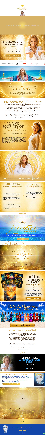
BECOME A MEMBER (33, 25)
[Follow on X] (24, 430)
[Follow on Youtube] (21, 430)
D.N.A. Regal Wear (27, 25)
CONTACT (38, 25)
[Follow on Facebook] (19, 430)
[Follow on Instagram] (20, 430)
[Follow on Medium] (23, 430)
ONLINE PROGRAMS (18, 25)
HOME (6, 25)
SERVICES (12, 25)
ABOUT (9, 25)
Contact (24, 432)
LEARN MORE (22, 213)
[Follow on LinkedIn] (25, 430)
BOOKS (23, 25)
